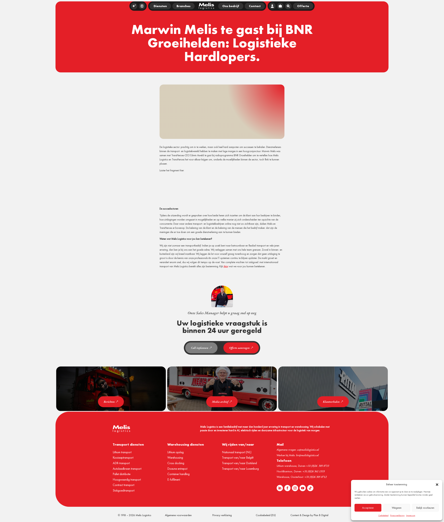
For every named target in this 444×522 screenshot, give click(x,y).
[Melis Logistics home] (206, 6)
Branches (183, 6)
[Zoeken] (288, 6)
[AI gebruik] (134, 6)
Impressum (410, 515)
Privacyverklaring (397, 515)
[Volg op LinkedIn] (280, 488)
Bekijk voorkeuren (425, 508)
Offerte (303, 6)
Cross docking (175, 463)
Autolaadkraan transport (127, 469)
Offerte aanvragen (239, 348)
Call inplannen (199, 348)
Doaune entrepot (177, 469)
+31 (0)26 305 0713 (317, 466)
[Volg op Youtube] (303, 488)
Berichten (109, 402)
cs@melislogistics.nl (308, 450)
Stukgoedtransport (123, 490)
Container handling (178, 474)
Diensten (160, 6)
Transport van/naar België (238, 457)
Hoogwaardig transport (127, 479)
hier (226, 266)
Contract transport (123, 485)
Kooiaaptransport (123, 457)
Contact (255, 6)
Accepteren (368, 508)
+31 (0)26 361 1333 (313, 471)
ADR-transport (121, 463)
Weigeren (397, 508)
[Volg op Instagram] (295, 488)
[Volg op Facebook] (287, 488)
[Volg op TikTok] (310, 488)
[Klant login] (272, 6)
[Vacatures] (280, 6)
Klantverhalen (331, 402)
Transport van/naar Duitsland (239, 463)
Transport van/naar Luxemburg (240, 469)
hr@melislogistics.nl (307, 455)
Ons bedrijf (230, 6)
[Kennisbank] (142, 6)
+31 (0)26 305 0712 (315, 477)
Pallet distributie (121, 474)
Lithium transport (122, 452)
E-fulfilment (173, 479)
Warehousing (175, 457)
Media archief (220, 402)
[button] (437, 484)
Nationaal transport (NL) (236, 452)
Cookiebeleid (383, 515)
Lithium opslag (175, 452)
